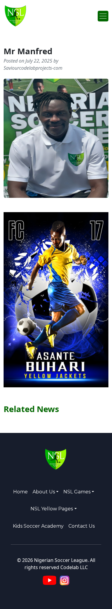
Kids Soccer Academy (38, 526)
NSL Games (76, 492)
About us (44, 492)
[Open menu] (103, 16)
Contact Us (81, 526)
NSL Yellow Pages (51, 509)
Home (20, 492)
